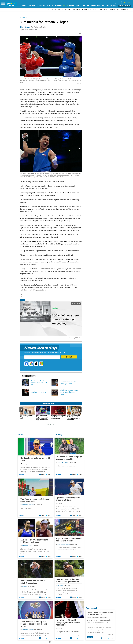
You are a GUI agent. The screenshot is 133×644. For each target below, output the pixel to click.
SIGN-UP (69, 357)
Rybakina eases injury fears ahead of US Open (68, 498)
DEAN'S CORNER (126, 9)
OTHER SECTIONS (110, 5)
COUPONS (100, 5)
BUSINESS (58, 5)
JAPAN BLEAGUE (115, 9)
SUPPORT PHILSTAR (124, 5)
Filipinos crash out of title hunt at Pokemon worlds (69, 539)
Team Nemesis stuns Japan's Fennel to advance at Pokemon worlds (33, 623)
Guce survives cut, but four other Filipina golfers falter (67, 580)
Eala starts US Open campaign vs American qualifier (69, 458)
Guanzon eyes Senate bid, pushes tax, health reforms (100, 613)
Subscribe (127, 3)
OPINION (39, 5)
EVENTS (93, 5)
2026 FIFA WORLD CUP (53, 9)
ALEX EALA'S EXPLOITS (89, 9)
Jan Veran (60, 585)
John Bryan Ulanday (62, 462)
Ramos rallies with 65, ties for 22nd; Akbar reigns (33, 582)
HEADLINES (31, 5)
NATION (45, 5)
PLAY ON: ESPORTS (102, 9)
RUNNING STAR (66, 9)
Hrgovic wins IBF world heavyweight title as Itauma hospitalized (68, 622)
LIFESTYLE (85, 5)
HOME (24, 5)
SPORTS (65, 5)
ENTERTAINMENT (75, 5)
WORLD (51, 5)
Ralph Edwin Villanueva (63, 544)
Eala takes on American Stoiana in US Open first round (34, 541)
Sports (23, 18)
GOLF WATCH (77, 9)
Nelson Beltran (25, 27)
